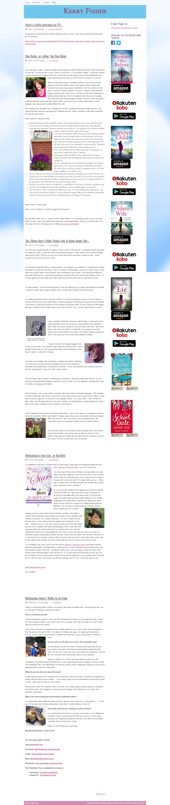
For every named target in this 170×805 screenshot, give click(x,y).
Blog (54, 2)
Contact (46, 2)
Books (122, 803)
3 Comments (53, 245)
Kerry (41, 29)
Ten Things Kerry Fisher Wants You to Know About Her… (57, 240)
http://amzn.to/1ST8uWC (69, 224)
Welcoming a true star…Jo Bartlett (45, 455)
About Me (36, 2)
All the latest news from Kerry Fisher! (124, 28)
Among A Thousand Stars (68, 467)
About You (128, 803)
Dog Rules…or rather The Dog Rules (45, 56)
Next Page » (100, 794)
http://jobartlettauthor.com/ (35, 567)
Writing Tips (136, 803)
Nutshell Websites (101, 803)
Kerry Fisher (85, 10)
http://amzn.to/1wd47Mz (49, 773)
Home (27, 2)
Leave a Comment (55, 29)
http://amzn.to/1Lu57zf (48, 775)
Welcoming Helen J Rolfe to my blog (46, 598)
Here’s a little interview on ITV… (43, 24)
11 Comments (53, 460)
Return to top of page (32, 803)
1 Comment (53, 61)
